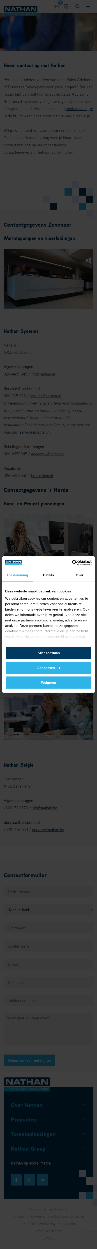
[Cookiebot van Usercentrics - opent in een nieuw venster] (72, 562)
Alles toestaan (48, 653)
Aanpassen (46, 667)
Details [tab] (48, 575)
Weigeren (48, 682)
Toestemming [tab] (17, 575)
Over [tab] (79, 575)
